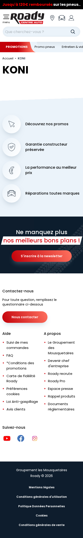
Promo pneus (45, 47)
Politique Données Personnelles (41, 506)
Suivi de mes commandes (17, 345)
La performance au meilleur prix (51, 170)
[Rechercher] (73, 31)
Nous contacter (25, 317)
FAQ (9, 355)
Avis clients (15, 409)
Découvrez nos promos (46, 124)
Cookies (41, 515)
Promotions (17, 47)
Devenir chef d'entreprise (58, 363)
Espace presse (60, 388)
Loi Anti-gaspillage (22, 401)
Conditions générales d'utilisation (41, 497)
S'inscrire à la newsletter (41, 256)
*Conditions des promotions (20, 366)
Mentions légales (41, 487)
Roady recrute (60, 373)
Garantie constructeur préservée (46, 147)
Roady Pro (56, 381)
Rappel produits (61, 396)
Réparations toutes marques (52, 193)
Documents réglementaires (61, 406)
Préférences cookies (16, 391)
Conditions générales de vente (42, 525)
